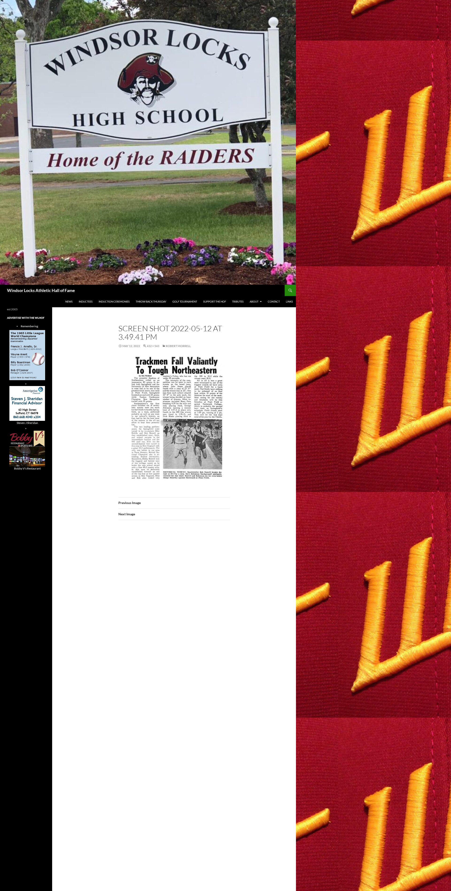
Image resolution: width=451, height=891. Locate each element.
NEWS (69, 301)
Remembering (29, 326)
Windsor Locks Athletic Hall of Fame (41, 290)
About (254, 301)
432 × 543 (153, 346)
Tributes (238, 301)
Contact (274, 301)
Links (289, 301)
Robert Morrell (178, 346)
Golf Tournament (184, 301)
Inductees (86, 301)
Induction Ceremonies (114, 301)
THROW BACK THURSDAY (151, 301)
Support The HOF (214, 301)
